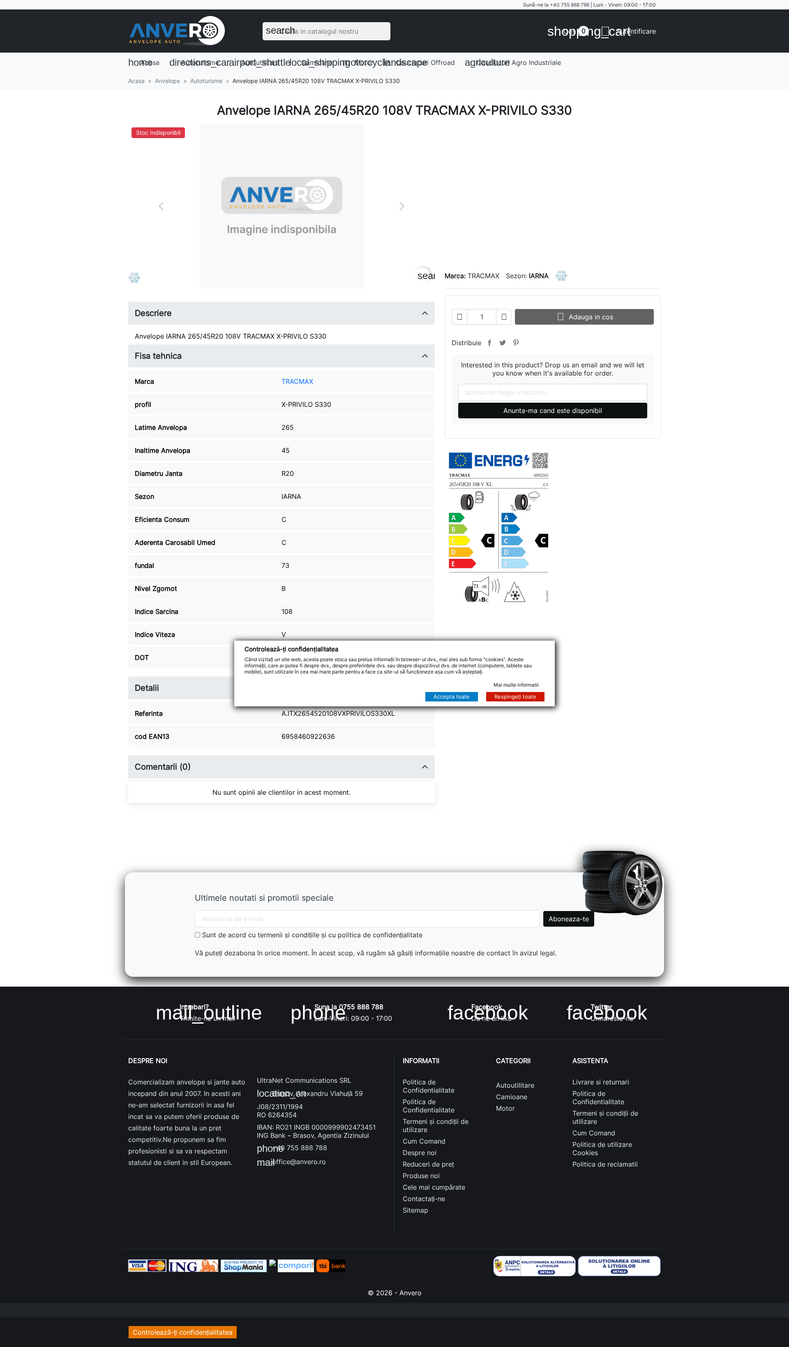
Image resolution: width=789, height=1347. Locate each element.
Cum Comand (424, 1141)
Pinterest (516, 343)
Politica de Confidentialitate (428, 1086)
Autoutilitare (256, 62)
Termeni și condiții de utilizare (435, 1125)
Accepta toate (452, 696)
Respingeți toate (515, 696)
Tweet (503, 343)
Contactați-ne (424, 1199)
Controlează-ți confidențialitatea (183, 1332)
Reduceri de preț (428, 1164)
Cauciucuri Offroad (419, 62)
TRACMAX (297, 381)
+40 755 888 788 (569, 5)
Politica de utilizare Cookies (602, 1148)
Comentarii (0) (163, 767)
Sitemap (415, 1210)
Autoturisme (196, 62)
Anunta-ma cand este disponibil (552, 410)
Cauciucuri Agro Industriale (513, 62)
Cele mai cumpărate (434, 1187)
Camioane (313, 62)
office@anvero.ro (291, 1162)
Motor (360, 62)
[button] (628, 31)
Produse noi (421, 1176)
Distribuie (489, 343)
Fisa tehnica (158, 356)
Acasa (143, 62)
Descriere (153, 313)
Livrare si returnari (600, 1082)
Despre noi (419, 1153)
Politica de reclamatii (605, 1164)
